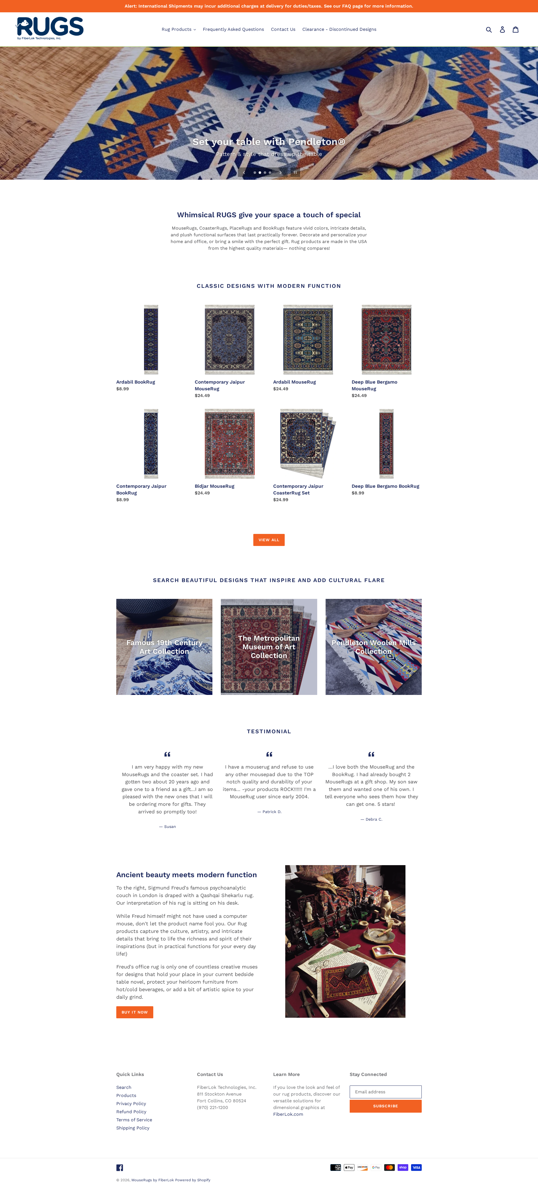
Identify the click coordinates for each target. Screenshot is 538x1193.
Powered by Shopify (192, 1180)
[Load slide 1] (255, 173)
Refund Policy (131, 1111)
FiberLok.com (288, 1114)
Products (126, 1095)
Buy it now (135, 1012)
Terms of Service (134, 1119)
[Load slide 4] (270, 173)
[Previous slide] (244, 172)
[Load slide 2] (260, 173)
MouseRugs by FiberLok (152, 1180)
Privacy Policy (131, 1103)
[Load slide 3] (265, 173)
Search (123, 1087)
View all (269, 540)
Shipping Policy (132, 1128)
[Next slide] (281, 172)
